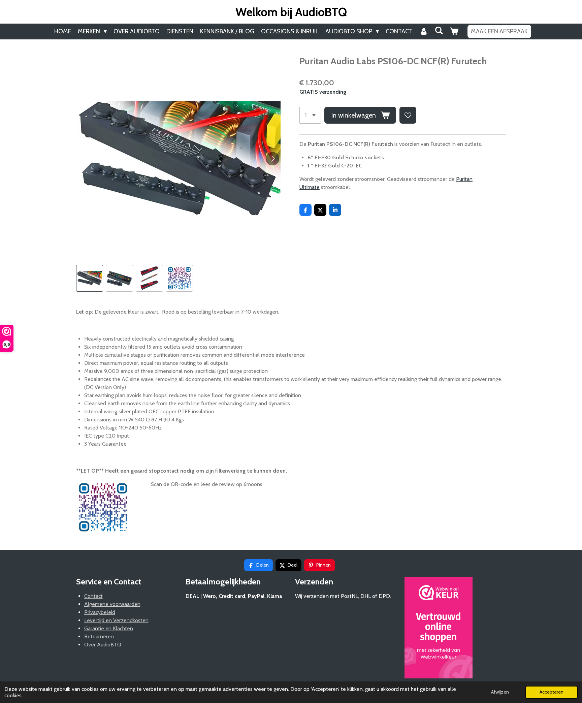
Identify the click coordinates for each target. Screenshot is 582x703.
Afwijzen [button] (500, 692)
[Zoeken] (438, 31)
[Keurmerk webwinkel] (439, 629)
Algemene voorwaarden (112, 604)
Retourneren (99, 636)
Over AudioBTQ (102, 644)
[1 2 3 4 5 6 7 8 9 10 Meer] (310, 115)
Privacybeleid (99, 612)
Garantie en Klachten (108, 628)
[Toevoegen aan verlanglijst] (407, 115)
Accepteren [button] (551, 692)
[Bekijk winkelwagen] (453, 31)
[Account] (423, 31)
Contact (93, 596)
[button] (89, 278)
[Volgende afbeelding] (272, 158)
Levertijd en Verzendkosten (116, 620)
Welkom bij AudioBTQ (291, 12)
